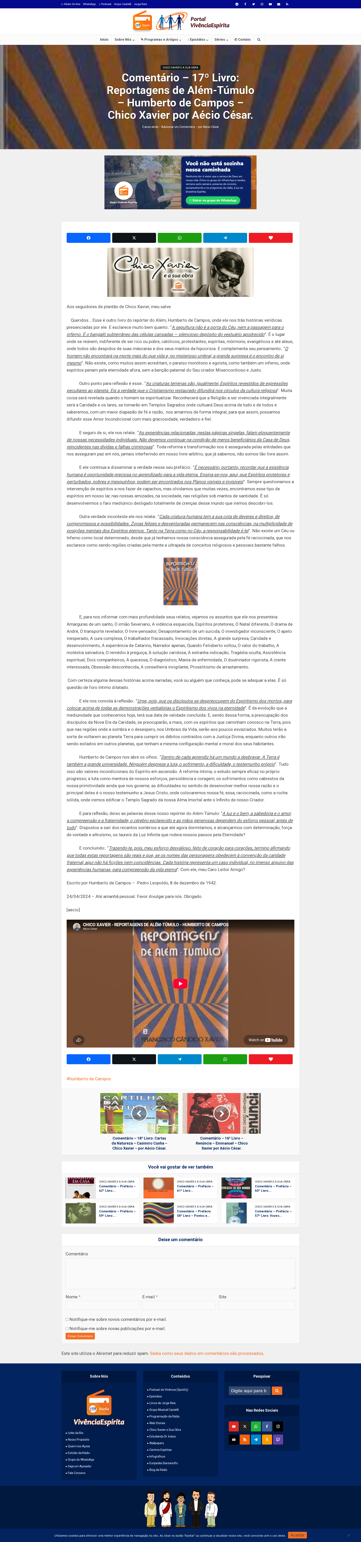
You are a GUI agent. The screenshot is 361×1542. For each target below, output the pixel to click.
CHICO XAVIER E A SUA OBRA (180, 67)
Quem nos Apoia (79, 1446)
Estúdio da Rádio (79, 1453)
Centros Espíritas (160, 1449)
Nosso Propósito (78, 1439)
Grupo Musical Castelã (164, 1409)
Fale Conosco (76, 1473)
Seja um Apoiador (80, 1466)
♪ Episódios (196, 40)
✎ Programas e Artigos (159, 40)
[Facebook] (267, 1426)
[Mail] (234, 1440)
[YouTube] (234, 1426)
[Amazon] (267, 1440)
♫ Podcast (105, 4)
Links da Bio (75, 1433)
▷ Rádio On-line (70, 4)
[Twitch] (278, 1440)
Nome (73, 1296)
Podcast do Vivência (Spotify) (168, 1389)
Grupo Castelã (122, 4)
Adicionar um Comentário (178, 127)
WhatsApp (89, 4)
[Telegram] (256, 1440)
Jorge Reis (140, 4)
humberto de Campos (90, 1078)
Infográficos (157, 1456)
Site (222, 1296)
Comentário (77, 1253)
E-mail (150, 1296)
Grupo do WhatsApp (81, 1459)
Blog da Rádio (158, 1469)
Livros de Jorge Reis (162, 1403)
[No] (348, 1535)
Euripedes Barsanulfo (163, 1463)
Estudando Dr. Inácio (162, 1436)
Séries (220, 40)
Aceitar (297, 1535)
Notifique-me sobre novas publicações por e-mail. (117, 1328)
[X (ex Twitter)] (245, 1426)
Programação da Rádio (164, 1416)
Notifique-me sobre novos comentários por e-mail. (118, 1319)
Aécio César (211, 127)
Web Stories (157, 1423)
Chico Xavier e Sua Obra (165, 1429)
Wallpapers (156, 1443)
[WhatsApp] (256, 1426)
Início (104, 40)
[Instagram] (278, 1426)
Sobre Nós (123, 40)
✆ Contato (242, 40)
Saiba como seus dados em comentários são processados (206, 1353)
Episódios (155, 1396)
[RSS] (245, 1440)
